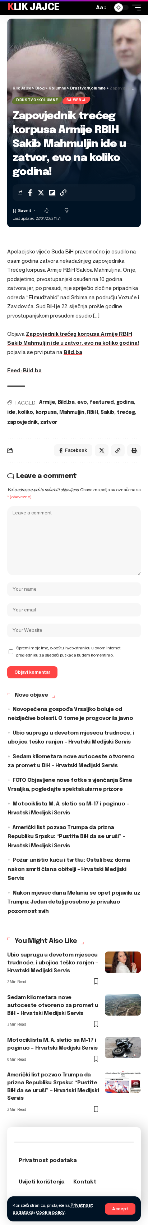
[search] (87, 7)
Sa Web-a (76, 100)
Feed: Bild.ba (24, 370)
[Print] (134, 450)
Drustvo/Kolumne (37, 100)
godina (125, 402)
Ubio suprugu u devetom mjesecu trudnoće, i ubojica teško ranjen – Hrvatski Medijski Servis (52, 963)
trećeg (126, 412)
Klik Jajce (33, 7)
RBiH (92, 412)
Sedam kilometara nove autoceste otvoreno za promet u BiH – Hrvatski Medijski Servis (52, 1005)
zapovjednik (22, 422)
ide (11, 412)
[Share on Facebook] (30, 192)
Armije (47, 402)
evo (82, 402)
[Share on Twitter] (41, 192)
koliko (25, 412)
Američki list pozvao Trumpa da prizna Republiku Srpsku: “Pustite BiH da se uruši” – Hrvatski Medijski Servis (66, 837)
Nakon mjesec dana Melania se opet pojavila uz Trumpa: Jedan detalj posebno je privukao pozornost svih (74, 902)
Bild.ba (73, 352)
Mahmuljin (71, 412)
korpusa (46, 412)
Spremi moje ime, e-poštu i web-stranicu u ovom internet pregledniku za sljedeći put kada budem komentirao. (68, 651)
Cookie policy (50, 1212)
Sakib (107, 412)
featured (101, 402)
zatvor (48, 422)
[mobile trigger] (135, 7)
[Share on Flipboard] (52, 192)
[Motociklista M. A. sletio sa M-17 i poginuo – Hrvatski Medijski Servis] (123, 1047)
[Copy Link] (63, 192)
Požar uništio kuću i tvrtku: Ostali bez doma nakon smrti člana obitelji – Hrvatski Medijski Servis (69, 869)
